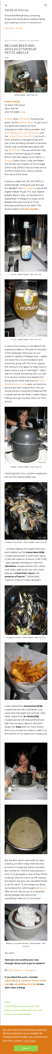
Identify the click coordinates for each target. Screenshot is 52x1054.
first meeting (29, 188)
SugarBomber (24, 1014)
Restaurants (11, 1014)
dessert (43, 888)
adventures (33, 133)
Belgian (15, 1006)
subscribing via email (24, 984)
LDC (31, 136)
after (7, 133)
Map (23, 112)
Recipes (9, 28)
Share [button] (7, 1002)
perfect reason (26, 122)
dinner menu (19, 384)
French (16, 1010)
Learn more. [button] (30, 1041)
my (25, 133)
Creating (9, 119)
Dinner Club (33, 1006)
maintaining (24, 119)
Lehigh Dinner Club (18, 136)
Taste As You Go (17, 10)
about (20, 133)
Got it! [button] (26, 1048)
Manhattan (26, 1010)
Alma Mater (14, 150)
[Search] (45, 5)
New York (37, 1010)
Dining (23, 1006)
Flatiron (8, 1010)
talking (13, 133)
